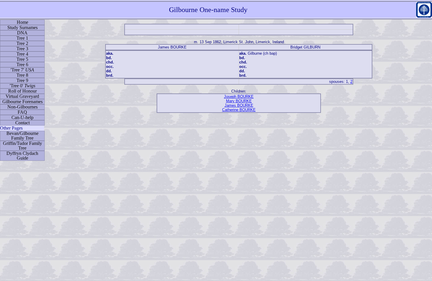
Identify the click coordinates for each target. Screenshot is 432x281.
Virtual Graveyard (22, 96)
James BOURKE (239, 105)
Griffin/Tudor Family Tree (22, 145)
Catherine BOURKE (239, 110)
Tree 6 (22, 64)
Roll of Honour (22, 90)
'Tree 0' (22, 85)
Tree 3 (22, 48)
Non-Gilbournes (22, 106)
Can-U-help (22, 117)
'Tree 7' (22, 69)
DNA (22, 32)
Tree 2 (22, 43)
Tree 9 (22, 80)
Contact (22, 122)
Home (22, 22)
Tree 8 (22, 75)
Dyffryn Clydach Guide (22, 155)
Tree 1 (22, 38)
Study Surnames (22, 27)
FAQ (22, 112)
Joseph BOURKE (239, 96)
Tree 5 (22, 59)
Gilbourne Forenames (22, 101)
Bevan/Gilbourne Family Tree (22, 135)
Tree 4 (22, 53)
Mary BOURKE (239, 101)
